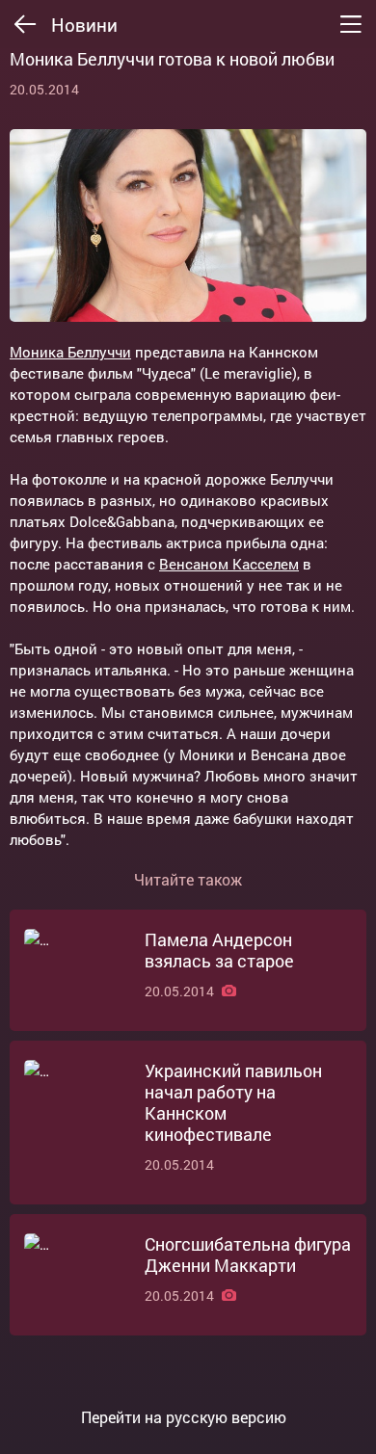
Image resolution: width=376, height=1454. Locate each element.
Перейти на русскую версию (183, 1417)
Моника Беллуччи (70, 351)
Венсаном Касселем (229, 563)
